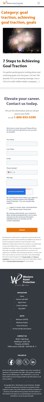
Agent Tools (22, 302)
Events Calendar (22, 305)
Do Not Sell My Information (22, 329)
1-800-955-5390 (25, 117)
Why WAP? (22, 309)
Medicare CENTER (22, 319)
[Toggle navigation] (39, 3)
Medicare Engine (22, 322)
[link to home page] (12, 3)
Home (22, 296)
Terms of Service (22, 326)
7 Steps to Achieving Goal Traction (21, 63)
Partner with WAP (22, 299)
